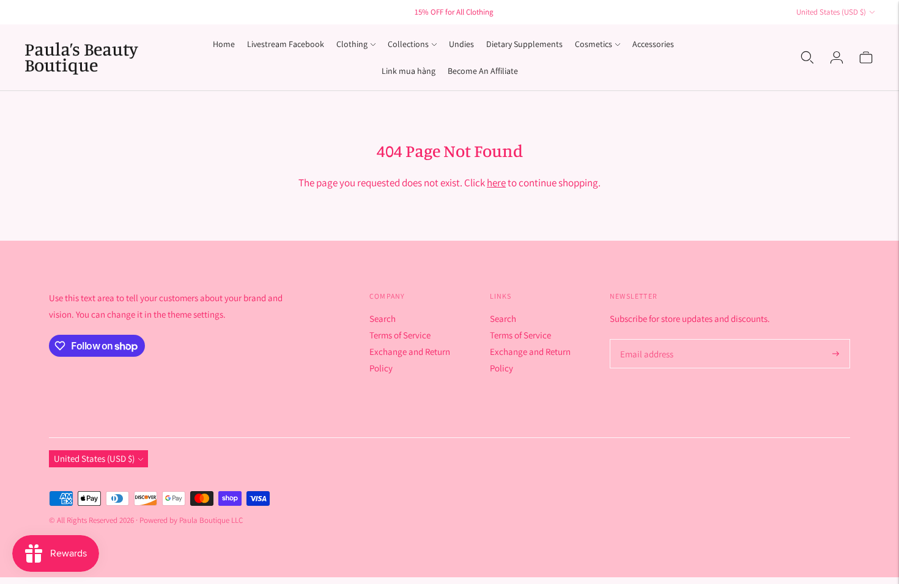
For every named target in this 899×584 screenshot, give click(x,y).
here (496, 182)
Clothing (352, 43)
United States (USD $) (831, 12)
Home (224, 43)
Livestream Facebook (285, 43)
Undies (461, 43)
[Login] (836, 57)
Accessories (653, 43)
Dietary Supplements (524, 43)
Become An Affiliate (483, 70)
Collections (408, 43)
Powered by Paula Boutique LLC (191, 520)
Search (382, 318)
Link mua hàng (408, 70)
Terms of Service (400, 335)
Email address (645, 340)
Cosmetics (593, 43)
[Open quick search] (807, 57)
